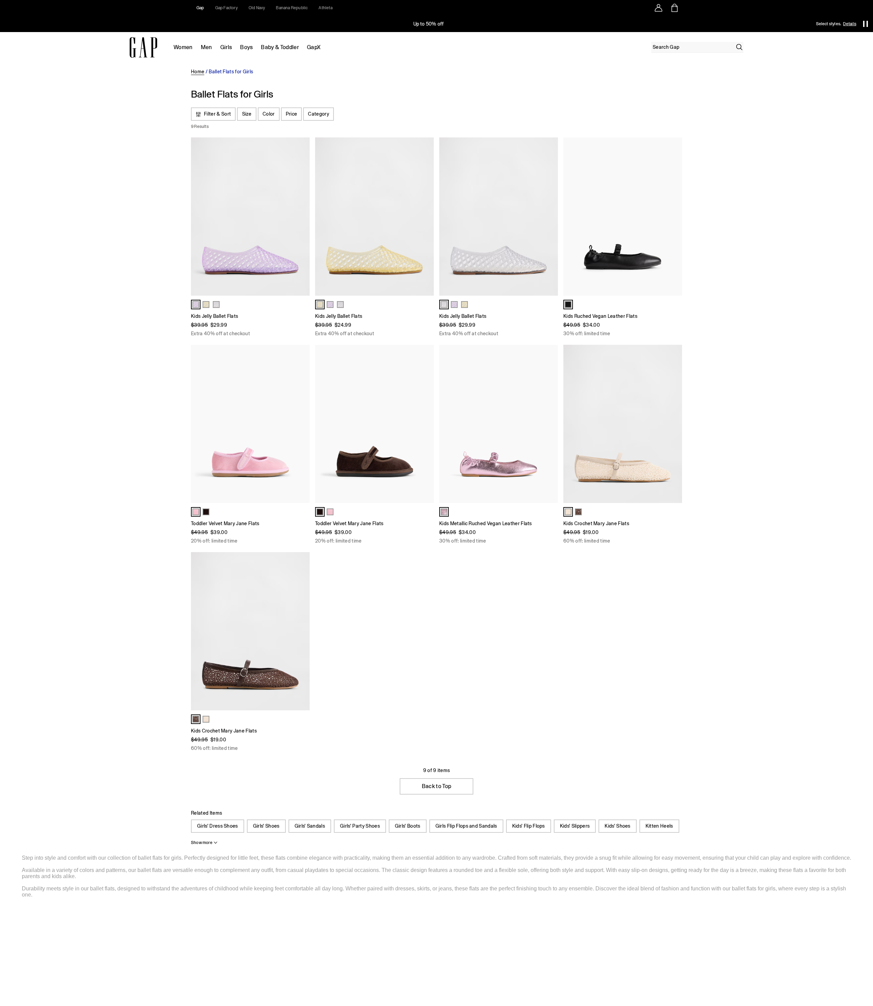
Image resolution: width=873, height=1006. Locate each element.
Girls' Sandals (310, 826)
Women (183, 47)
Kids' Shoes (618, 826)
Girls (226, 47)
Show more (201, 842)
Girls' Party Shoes (360, 826)
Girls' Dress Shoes (217, 826)
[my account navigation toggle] (658, 8)
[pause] (865, 24)
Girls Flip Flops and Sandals (466, 826)
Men (206, 47)
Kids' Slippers (575, 826)
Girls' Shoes (266, 826)
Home (197, 71)
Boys (246, 47)
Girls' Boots (407, 826)
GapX (314, 47)
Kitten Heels (659, 826)
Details (849, 23)
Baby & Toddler (279, 47)
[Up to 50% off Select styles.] (429, 24)
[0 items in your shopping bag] (674, 8)
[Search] (739, 47)
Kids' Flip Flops (528, 826)
